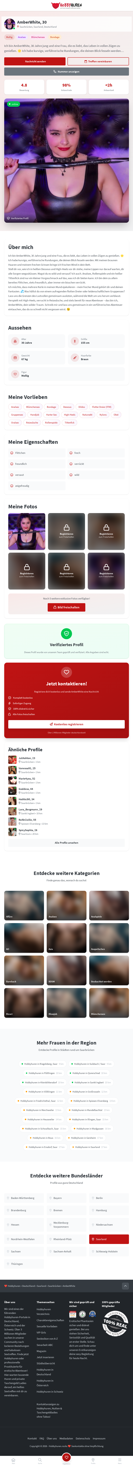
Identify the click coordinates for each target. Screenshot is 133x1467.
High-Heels (69, 414)
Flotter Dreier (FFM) (101, 406)
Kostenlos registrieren (68, 724)
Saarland (38, 26)
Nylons (103, 414)
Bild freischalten (68, 607)
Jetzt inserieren (45, 1357)
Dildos (82, 406)
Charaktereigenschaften (50, 1320)
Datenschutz (83, 1438)
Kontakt (32, 1438)
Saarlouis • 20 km (29, 833)
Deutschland (50, 26)
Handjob (34, 414)
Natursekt (87, 414)
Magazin (41, 1351)
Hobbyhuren (14, 1285)
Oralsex (15, 422)
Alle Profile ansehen (66, 842)
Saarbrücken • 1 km (30, 761)
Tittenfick (69, 422)
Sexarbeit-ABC (45, 1345)
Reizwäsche (32, 422)
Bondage (51, 406)
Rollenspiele (51, 422)
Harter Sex (51, 414)
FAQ (42, 1438)
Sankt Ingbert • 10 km (31, 813)
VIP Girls (41, 1332)
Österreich (10, 1325)
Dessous (67, 406)
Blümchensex (33, 406)
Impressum (99, 1438)
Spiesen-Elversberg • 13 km (34, 823)
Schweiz (8, 1329)
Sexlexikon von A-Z (47, 1338)
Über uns (52, 1438)
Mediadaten (66, 1438)
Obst (116, 414)
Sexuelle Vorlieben (47, 1326)
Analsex (15, 406)
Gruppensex (17, 414)
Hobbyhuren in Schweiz (50, 1391)
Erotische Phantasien (81, 1321)
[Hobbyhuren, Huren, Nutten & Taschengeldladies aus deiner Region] (66, 5)
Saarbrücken (26, 26)
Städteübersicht (46, 1363)
